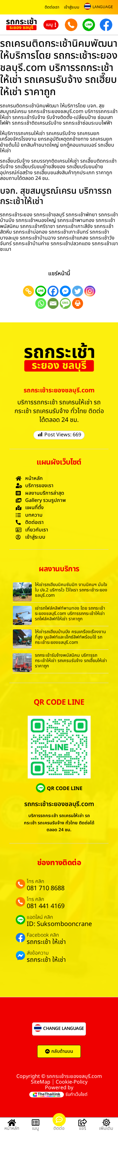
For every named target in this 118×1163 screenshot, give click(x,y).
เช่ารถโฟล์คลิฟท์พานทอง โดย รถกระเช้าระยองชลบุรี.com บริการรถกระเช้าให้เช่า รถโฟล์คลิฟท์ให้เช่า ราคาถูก (70, 613)
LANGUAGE (103, 7)
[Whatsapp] (40, 303)
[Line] (40, 291)
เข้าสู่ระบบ (71, 7)
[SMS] (65, 303)
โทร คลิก (35, 881)
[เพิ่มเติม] (106, 1122)
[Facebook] (53, 291)
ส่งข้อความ (38, 953)
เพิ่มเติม (106, 1128)
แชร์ (82, 1128)
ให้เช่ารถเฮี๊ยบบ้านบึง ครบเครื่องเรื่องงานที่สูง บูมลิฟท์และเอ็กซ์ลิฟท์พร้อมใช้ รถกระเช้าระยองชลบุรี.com (70, 637)
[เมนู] (35, 1122)
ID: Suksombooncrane (59, 924)
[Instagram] (89, 291)
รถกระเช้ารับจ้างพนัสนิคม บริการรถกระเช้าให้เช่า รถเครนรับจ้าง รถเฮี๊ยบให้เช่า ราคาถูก (71, 660)
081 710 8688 (46, 888)
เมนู (35, 1128)
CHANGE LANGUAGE (63, 1028)
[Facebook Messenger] (65, 291)
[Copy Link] (28, 291)
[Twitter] (77, 291)
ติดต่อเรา (52, 7)
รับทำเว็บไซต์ (76, 1094)
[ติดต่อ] (59, 1119)
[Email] (53, 303)
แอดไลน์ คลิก (40, 917)
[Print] (77, 303)
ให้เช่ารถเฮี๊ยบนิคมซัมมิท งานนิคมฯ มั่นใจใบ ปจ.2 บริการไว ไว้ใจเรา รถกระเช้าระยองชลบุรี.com (71, 590)
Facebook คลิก (43, 935)
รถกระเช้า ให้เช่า (46, 942)
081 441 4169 (46, 906)
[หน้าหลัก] (12, 1122)
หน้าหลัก (11, 1128)
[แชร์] (83, 1122)
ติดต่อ (59, 1128)
